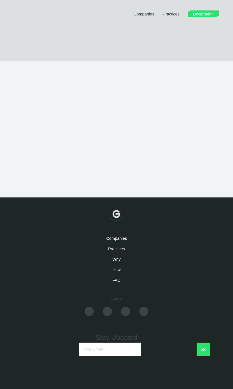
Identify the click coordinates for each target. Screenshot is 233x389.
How (116, 270)
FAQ (116, 280)
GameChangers (35, 15)
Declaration (203, 14)
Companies (144, 14)
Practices (171, 14)
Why (116, 259)
